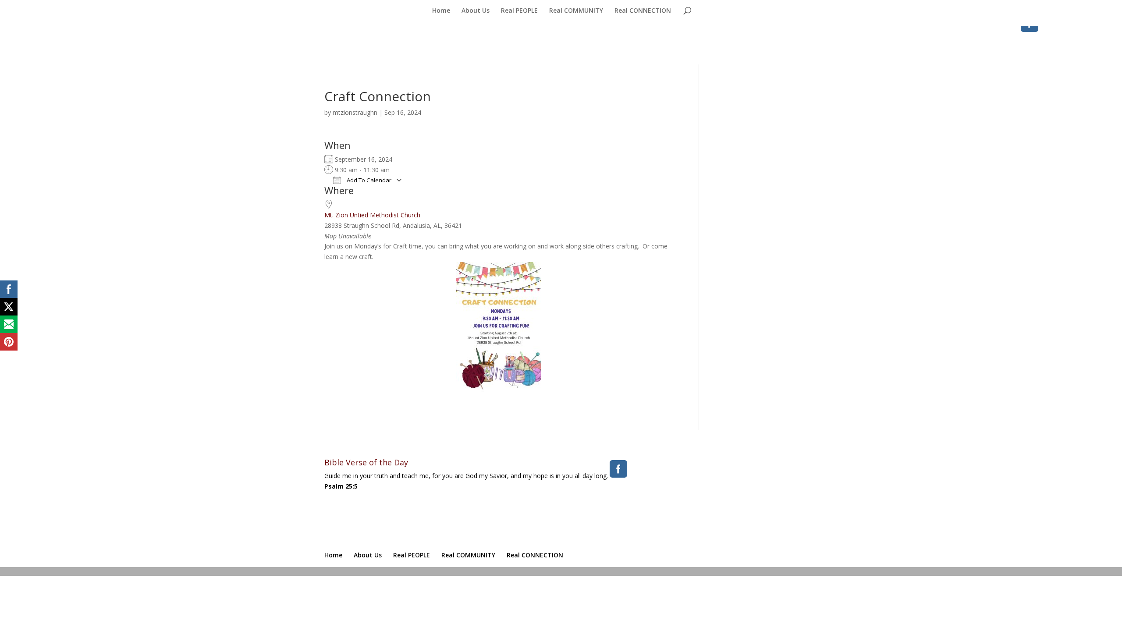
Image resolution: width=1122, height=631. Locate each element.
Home (441, 10)
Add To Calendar (368, 180)
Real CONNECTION (642, 10)
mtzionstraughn (355, 112)
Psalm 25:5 (341, 486)
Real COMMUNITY (576, 10)
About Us (476, 10)
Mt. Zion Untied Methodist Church (372, 215)
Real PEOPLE (519, 10)
